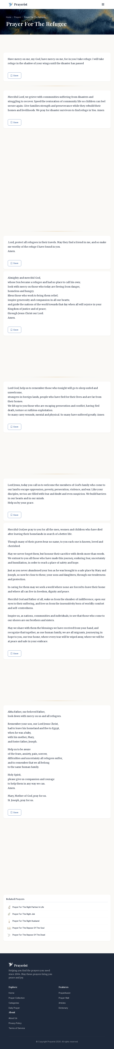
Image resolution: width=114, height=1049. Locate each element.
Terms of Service (17, 1028)
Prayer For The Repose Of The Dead (29, 935)
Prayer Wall (64, 998)
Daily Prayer (14, 1008)
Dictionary (63, 1008)
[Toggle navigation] (103, 4)
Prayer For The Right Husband (26, 921)
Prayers (17, 17)
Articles (62, 1003)
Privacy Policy (15, 1023)
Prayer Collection (17, 998)
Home (8, 17)
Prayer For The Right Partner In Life (28, 907)
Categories (14, 1003)
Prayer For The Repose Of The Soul (28, 928)
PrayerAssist (64, 993)
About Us (13, 1018)
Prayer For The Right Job (24, 914)
